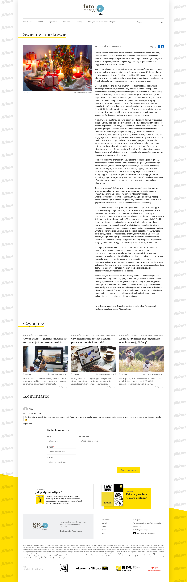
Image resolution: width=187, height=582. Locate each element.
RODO (104, 526)
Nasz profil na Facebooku (145, 533)
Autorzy (79, 22)
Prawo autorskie (113, 335)
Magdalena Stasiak (115, 306)
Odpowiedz (27, 424)
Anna (31, 409)
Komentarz (84, 436)
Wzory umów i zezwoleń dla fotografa (102, 22)
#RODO (40, 22)
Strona (50, 457)
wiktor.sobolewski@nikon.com (133, 556)
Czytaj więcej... (63, 387)
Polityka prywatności (140, 530)
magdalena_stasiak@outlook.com (153, 554)
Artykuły (116, 46)
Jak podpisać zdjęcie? (49, 492)
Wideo (104, 530)
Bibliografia (67, 22)
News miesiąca (41, 335)
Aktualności (27, 22)
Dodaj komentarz (128, 470)
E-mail (50, 447)
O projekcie (53, 22)
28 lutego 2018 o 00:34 (32, 413)
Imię (49, 436)
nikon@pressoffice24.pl (56, 558)
